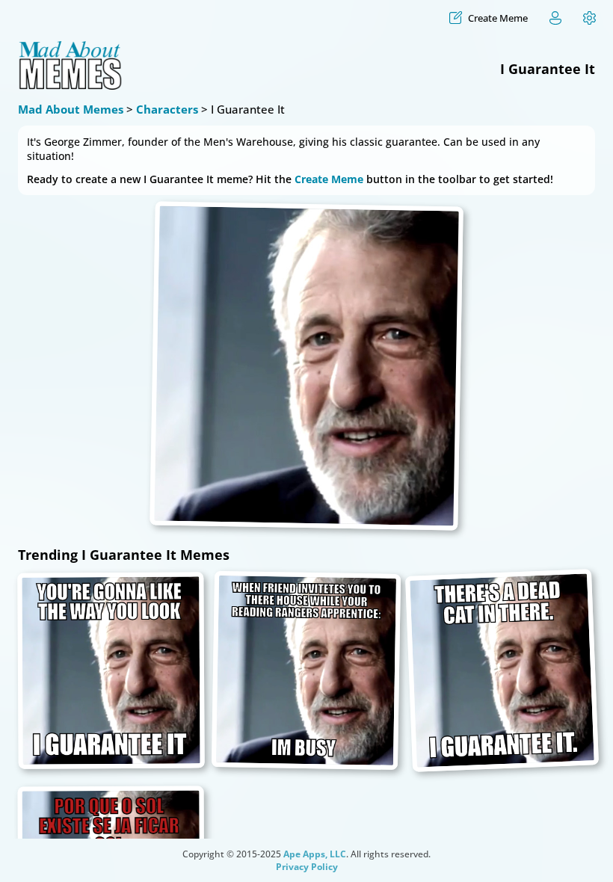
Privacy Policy (307, 866)
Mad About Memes (70, 109)
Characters (167, 109)
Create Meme (329, 179)
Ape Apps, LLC (314, 854)
